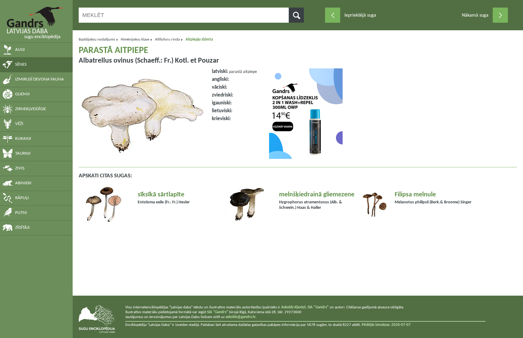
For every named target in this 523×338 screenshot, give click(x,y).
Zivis (20, 168)
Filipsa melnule (415, 195)
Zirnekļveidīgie (30, 109)
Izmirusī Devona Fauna (39, 79)
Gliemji (22, 94)
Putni (21, 213)
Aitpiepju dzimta (199, 39)
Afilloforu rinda (167, 39)
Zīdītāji (22, 227)
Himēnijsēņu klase (135, 39)
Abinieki (23, 183)
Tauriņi (23, 153)
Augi (20, 50)
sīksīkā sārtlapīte (161, 195)
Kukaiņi (23, 138)
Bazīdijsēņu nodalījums (97, 39)
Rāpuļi (22, 198)
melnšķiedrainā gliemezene (316, 195)
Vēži (19, 124)
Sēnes (21, 64)
